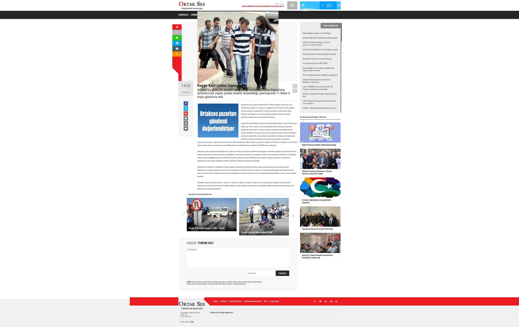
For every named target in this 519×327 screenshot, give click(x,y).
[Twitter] (186, 108)
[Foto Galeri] (177, 43)
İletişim (223, 301)
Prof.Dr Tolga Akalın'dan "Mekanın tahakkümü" (320, 75)
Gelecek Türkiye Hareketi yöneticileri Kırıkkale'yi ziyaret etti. (316, 81)
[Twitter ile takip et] (320, 301)
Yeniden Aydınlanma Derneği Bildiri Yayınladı (319, 54)
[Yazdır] (186, 123)
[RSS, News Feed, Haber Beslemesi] (325, 301)
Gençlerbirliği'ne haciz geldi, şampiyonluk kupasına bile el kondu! (318, 69)
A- (295, 90)
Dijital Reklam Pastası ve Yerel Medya (317, 33)
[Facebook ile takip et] (314, 301)
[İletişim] (177, 48)
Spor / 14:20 (263, 5)
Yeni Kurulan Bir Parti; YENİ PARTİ (315, 63)
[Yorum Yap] (186, 128)
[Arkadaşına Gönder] (186, 118)
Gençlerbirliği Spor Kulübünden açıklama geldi (320, 38)
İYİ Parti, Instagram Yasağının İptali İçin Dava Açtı (320, 95)
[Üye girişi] (331, 301)
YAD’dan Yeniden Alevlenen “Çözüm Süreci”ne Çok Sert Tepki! (316, 43)
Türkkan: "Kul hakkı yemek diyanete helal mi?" (320, 108)
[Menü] (177, 32)
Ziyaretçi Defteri (235, 301)
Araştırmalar (274, 301)
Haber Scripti (185, 322)
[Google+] (186, 113)
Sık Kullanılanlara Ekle (252, 301)
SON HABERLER (330, 25)
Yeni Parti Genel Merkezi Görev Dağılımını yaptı (320, 49)
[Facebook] (186, 103)
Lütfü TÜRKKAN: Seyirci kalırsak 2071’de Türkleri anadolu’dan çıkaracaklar (318, 88)
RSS (265, 301)
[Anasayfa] (177, 27)
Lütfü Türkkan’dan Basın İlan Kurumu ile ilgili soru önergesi (319, 102)
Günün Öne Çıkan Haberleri (221, 312)
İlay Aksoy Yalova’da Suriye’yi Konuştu (317, 59)
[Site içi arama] (177, 54)
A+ (295, 86)
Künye (215, 301)
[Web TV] (177, 38)
